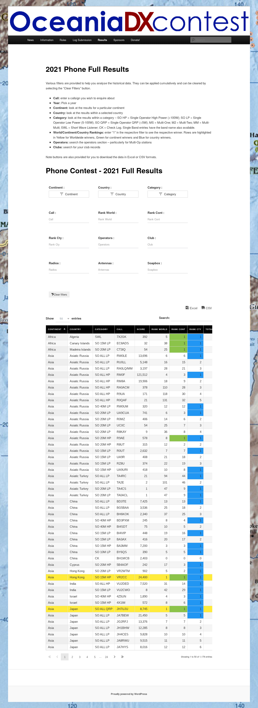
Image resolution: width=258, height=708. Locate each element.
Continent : (56, 187)
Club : (152, 238)
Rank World (159, 329)
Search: (165, 317)
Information (46, 40)
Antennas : (105, 263)
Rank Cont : (156, 212)
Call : (52, 212)
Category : (155, 187)
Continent (71, 194)
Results (102, 40)
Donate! (135, 40)
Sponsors (119, 40)
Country (120, 194)
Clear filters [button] (60, 294)
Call (120, 329)
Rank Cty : (56, 238)
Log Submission (82, 40)
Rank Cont (178, 329)
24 (106, 657)
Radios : (54, 263)
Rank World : (107, 212)
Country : (104, 187)
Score (141, 329)
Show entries (63, 318)
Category (169, 194)
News (30, 40)
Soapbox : (155, 263)
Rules (63, 40)
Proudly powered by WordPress (129, 694)
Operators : (106, 238)
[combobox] (63, 318)
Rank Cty (195, 329)
